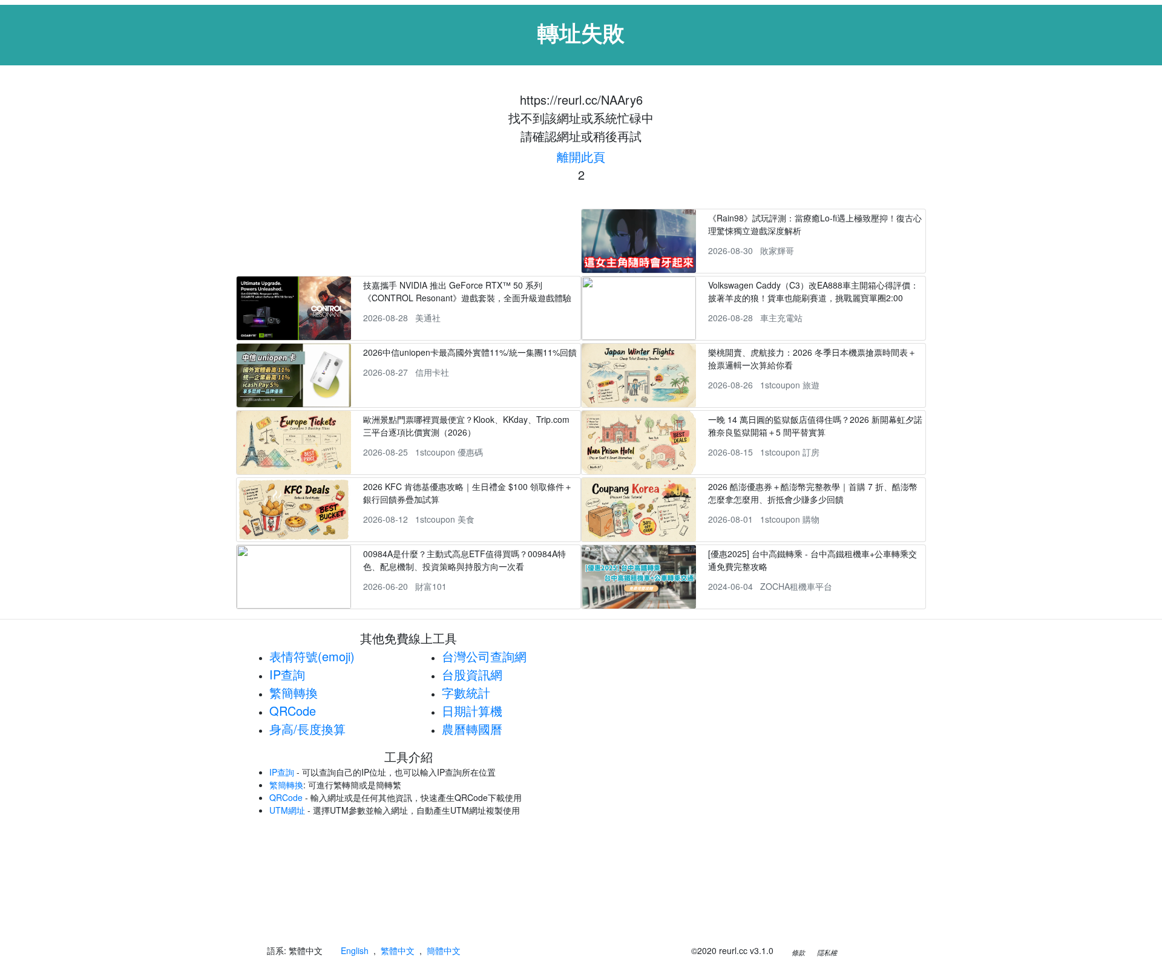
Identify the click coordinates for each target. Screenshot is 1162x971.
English (355, 950)
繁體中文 (398, 950)
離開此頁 (581, 156)
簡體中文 (444, 950)
